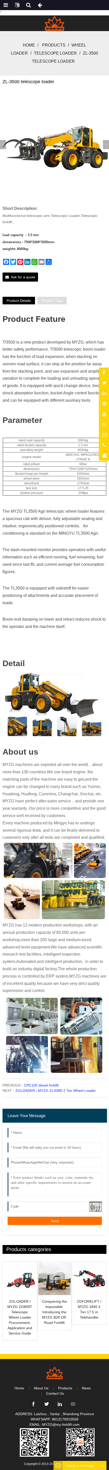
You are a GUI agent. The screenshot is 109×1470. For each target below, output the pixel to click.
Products (53, 45)
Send (55, 1221)
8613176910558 (65, 1419)
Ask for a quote (23, 277)
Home (29, 45)
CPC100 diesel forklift (41, 1085)
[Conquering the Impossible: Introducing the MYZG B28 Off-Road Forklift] (54, 1278)
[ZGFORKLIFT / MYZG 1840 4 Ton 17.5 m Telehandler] (89, 1278)
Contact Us (55, 1393)
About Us (41, 1388)
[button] (106, 144)
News (86, 1388)
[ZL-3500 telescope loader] (54, 143)
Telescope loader (55, 53)
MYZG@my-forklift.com (61, 1424)
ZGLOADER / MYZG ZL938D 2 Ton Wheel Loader (55, 1091)
